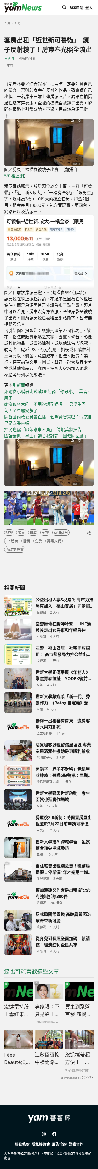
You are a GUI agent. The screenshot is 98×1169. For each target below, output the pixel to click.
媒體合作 (76, 1144)
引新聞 (10, 58)
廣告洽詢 (59, 1144)
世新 (26, 540)
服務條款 (22, 1144)
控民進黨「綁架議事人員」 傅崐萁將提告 (43, 429)
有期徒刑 (61, 532)
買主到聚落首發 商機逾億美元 (78, 1010)
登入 (89, 7)
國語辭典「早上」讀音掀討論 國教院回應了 (46, 436)
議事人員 (54, 540)
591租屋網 (14, 176)
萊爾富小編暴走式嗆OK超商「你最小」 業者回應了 (47, 395)
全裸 (45, 532)
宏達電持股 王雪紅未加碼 (16, 1010)
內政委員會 (14, 549)
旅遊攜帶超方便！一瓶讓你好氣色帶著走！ (77, 1058)
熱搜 (9, 532)
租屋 (33, 532)
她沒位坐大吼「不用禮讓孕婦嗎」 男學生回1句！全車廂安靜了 (46, 407)
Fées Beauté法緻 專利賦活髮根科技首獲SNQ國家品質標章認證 (17, 1058)
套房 (38, 540)
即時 (17, 23)
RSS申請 (76, 7)
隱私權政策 (41, 1144)
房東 (21, 532)
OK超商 (11, 540)
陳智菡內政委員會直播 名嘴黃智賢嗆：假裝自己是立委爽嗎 (48, 420)
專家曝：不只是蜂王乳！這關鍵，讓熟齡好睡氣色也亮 (47, 1010)
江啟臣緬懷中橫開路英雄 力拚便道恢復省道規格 (47, 1058)
